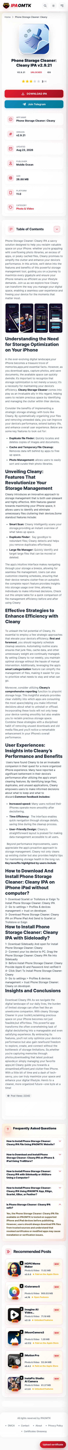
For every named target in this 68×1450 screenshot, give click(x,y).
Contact (25, 1425)
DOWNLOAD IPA (37, 93)
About (39, 1425)
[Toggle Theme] (53, 6)
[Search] (45, 6)
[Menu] (62, 5)
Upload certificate (53, 1444)
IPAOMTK (45, 1418)
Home (8, 17)
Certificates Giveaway (35, 1431)
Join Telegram (37, 104)
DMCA (11, 1425)
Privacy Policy (55, 1425)
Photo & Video (25, 208)
